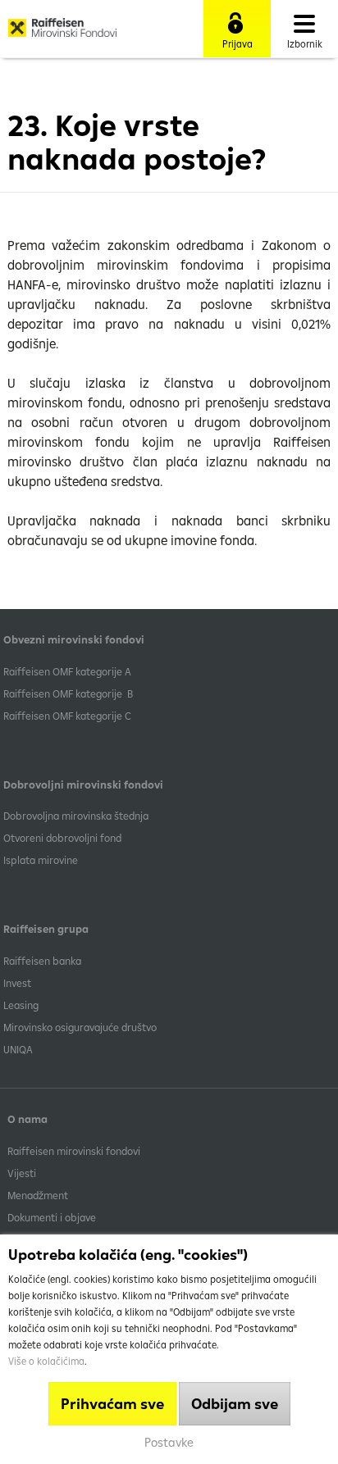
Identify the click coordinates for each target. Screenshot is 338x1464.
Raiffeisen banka (42, 960)
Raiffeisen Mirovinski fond (62, 33)
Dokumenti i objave (51, 1217)
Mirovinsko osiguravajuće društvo (81, 1027)
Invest (17, 982)
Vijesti (21, 1173)
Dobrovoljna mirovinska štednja (75, 815)
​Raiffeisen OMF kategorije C (67, 715)
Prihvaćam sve (112, 1403)
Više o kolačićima (46, 1361)
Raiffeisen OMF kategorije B (68, 693)
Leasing (21, 1005)
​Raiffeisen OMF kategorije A (67, 671)
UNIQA (18, 1049)
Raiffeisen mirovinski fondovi (73, 1150)
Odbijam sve (234, 1403)
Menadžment (37, 1195)
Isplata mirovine (40, 859)
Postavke (169, 1442)
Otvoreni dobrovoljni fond (62, 837)
